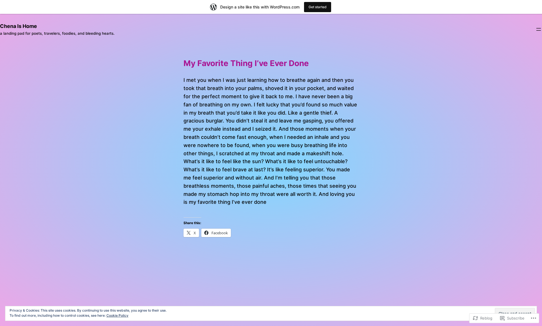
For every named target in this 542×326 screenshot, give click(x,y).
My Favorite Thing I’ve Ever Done (246, 63)
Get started (318, 7)
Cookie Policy (117, 315)
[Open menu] (538, 29)
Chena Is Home (18, 26)
